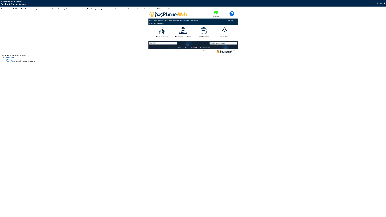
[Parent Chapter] (380, 4)
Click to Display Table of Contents (11, 1)
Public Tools (10, 57)
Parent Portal (10, 61)
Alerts (8, 59)
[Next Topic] (384, 4)
